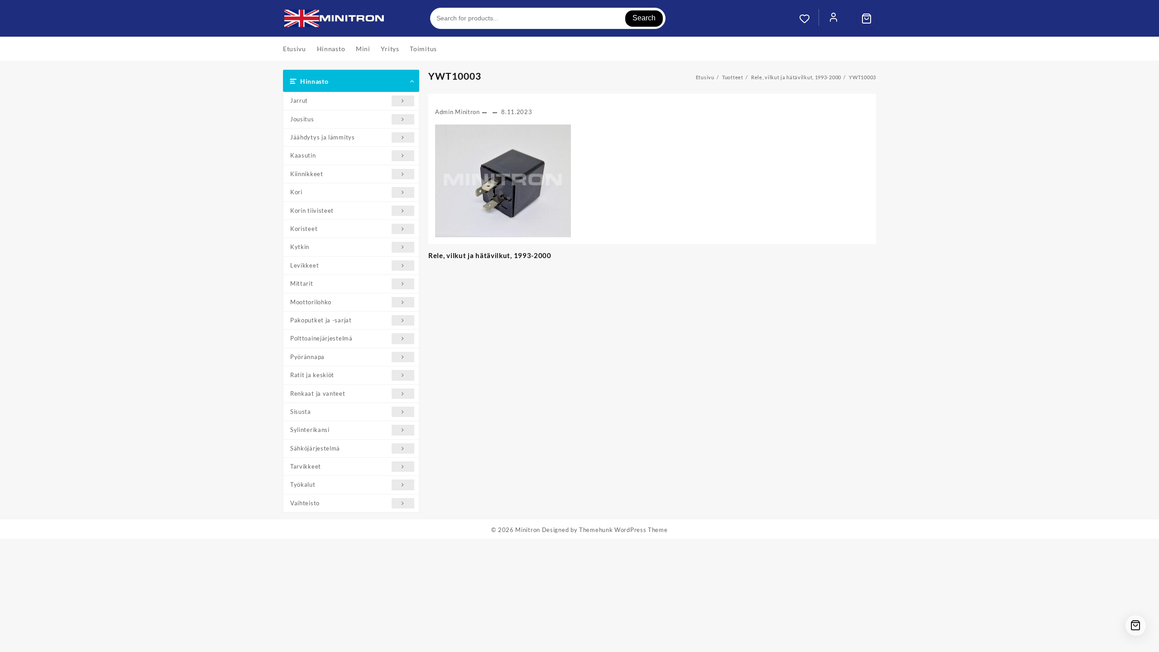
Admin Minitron (457, 111)
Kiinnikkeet (306, 173)
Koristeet (303, 228)
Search (644, 18)
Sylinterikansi (310, 429)
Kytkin (299, 246)
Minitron (527, 529)
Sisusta (300, 411)
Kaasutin (303, 155)
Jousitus (302, 119)
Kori (296, 192)
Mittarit (301, 283)
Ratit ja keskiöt (312, 375)
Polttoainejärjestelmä (321, 338)
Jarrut (299, 100)
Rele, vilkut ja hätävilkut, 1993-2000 (489, 255)
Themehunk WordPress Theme (623, 529)
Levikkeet (304, 265)
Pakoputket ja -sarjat (321, 320)
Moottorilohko (310, 302)
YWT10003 (454, 76)
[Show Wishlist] (809, 18)
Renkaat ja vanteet (317, 393)
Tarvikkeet (305, 466)
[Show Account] (833, 18)
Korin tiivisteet (312, 210)
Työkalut (303, 484)
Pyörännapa (307, 356)
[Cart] (866, 18)
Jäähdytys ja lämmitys (322, 137)
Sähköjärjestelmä (315, 448)
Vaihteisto (305, 503)
